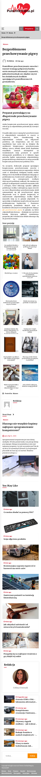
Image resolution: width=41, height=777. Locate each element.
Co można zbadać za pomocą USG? (19, 512)
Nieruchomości (7, 773)
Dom (9, 771)
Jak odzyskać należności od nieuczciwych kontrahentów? (17, 625)
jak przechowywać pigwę (12, 210)
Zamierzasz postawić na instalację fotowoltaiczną (19, 596)
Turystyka (25, 773)
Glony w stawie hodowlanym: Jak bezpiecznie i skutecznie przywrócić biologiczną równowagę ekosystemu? (26, 744)
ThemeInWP (5, 768)
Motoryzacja (31, 771)
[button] (21, 29)
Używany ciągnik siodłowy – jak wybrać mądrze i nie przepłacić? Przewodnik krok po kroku (26, 722)
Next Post (6, 414)
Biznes (5, 44)
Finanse (15, 771)
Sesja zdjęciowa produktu (15, 539)
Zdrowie (34, 773)
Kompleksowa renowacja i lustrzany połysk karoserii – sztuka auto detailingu (25, 711)
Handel (22, 771)
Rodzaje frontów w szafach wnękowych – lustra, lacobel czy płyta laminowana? (26, 733)
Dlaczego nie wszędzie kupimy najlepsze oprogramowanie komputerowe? (19, 427)
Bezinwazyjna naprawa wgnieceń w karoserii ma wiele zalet (19, 567)
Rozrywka (17, 773)
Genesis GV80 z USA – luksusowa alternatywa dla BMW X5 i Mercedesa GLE (26, 700)
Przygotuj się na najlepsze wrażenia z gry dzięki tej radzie (20, 655)
